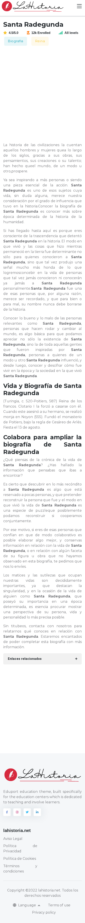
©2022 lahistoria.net (43, 890)
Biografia (15, 41)
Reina (40, 41)
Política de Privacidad (20, 848)
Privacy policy (44, 912)
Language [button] (27, 905)
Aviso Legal (12, 839)
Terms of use (59, 905)
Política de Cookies (19, 858)
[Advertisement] (42, 94)
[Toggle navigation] (79, 6)
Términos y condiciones (20, 868)
